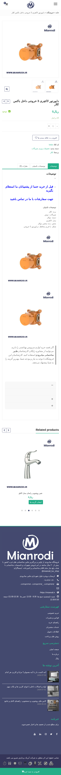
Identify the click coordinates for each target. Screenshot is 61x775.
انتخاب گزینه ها (36, 502)
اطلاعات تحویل (53, 632)
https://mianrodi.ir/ (47, 592)
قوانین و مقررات (52, 618)
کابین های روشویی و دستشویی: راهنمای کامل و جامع (25, 701)
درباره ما (55, 654)
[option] (30, 49)
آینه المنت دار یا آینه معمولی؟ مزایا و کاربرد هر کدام (25, 672)
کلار (51, 152)
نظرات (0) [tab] (24, 166)
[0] (6, 4)
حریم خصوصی (53, 613)
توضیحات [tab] (53, 166)
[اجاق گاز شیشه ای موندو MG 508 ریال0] (4, 101)
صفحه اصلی (54, 649)
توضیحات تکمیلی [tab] (38, 166)
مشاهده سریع (29, 493)
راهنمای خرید (54, 622)
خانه (57, 13)
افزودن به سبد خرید (31, 772)
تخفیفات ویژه (44, 148)
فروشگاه (50, 13)
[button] (4, 91)
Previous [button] (54, 48)
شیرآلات (35, 148)
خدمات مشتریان (52, 627)
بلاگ (57, 659)
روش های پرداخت (52, 636)
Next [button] (7, 48)
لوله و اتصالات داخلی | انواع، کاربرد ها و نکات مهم (26, 687)
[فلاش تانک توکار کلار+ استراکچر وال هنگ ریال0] (8, 101)
